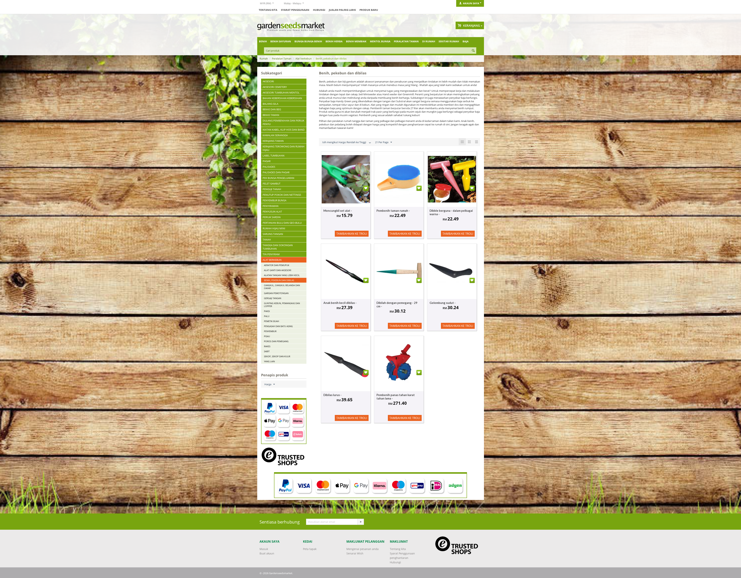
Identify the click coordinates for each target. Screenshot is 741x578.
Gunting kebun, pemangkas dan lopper (282, 305)
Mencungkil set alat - (337, 210)
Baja (466, 41)
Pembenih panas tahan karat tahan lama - (395, 396)
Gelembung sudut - (443, 302)
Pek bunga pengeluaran (278, 178)
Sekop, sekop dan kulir (277, 356)
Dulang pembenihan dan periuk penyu (283, 122)
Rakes (267, 346)
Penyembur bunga (274, 200)
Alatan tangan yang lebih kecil (282, 275)
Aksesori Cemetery (275, 87)
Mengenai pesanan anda (362, 549)
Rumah (264, 58)
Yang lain (269, 361)
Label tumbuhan (273, 155)
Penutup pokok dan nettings (282, 194)
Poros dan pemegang (276, 341)
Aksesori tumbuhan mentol (281, 92)
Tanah (267, 239)
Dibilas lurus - (332, 395)
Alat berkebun (303, 58)
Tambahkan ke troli (351, 233)
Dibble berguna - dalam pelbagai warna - (451, 212)
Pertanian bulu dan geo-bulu (282, 222)
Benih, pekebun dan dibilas (279, 280)
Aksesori (268, 81)
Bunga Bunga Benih (308, 41)
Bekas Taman (271, 115)
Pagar (267, 161)
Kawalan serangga (275, 135)
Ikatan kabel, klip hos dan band (284, 129)
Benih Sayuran (280, 41)
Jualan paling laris (342, 10)
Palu (266, 316)
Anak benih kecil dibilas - (340, 302)
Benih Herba (334, 41)
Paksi (267, 311)
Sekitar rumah (449, 41)
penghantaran (399, 558)
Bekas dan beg (272, 109)
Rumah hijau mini (274, 228)
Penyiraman (270, 206)
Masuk (264, 549)
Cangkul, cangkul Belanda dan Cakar (282, 287)
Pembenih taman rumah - (393, 210)
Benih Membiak (356, 41)
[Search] (473, 50)
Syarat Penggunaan (295, 10)
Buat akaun (267, 553)
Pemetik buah (271, 321)
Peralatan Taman (406, 41)
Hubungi (319, 10)
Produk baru (369, 10)
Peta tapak (309, 549)
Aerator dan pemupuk (276, 265)
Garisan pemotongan (276, 293)
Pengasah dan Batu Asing (278, 326)
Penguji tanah (272, 189)
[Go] (361, 522)
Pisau (267, 336)
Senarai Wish (354, 553)
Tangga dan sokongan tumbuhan (278, 246)
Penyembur (270, 331)
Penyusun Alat (272, 211)
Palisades (269, 166)
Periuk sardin (272, 217)
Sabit (267, 351)
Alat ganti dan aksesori (277, 270)
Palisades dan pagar (276, 172)
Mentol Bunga (380, 41)
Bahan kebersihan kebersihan (282, 98)
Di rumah (428, 41)
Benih (263, 41)
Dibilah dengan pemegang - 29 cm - (396, 304)
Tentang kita (268, 10)
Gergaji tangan (272, 298)
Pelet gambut (271, 183)
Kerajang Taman (273, 141)
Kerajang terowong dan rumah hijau (284, 148)
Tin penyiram (271, 254)
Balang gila (270, 103)
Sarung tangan (273, 234)
